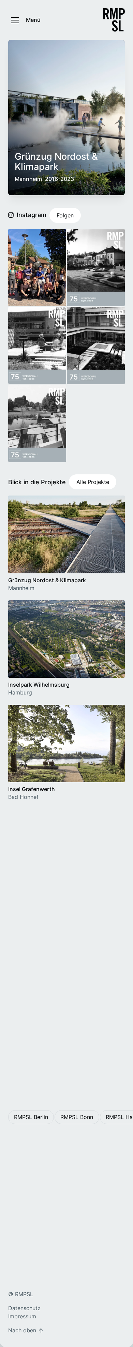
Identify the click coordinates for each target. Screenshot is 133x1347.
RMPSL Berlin (31, 1117)
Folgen (65, 215)
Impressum (22, 1316)
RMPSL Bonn (76, 1117)
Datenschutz (24, 1308)
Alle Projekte (92, 481)
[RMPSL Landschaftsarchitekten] (114, 20)
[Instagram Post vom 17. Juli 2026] (96, 345)
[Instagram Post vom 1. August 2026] (37, 345)
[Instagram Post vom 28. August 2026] (37, 267)
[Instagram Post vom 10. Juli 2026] (37, 423)
